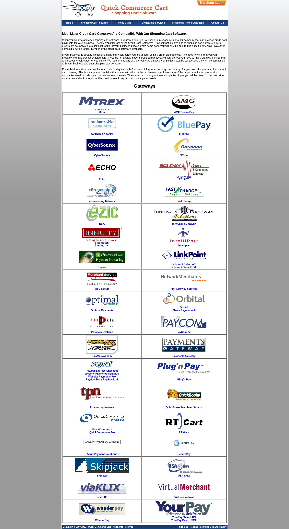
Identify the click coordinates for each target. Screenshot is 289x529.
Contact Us (217, 22)
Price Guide (124, 22)
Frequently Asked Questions (188, 22)
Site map (183, 527)
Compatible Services (153, 22)
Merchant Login (211, 2)
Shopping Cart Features (94, 22)
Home (69, 22)
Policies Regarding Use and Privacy (208, 527)
